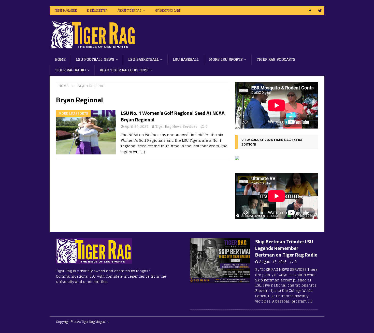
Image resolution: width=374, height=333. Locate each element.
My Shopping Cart (167, 10)
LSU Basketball (143, 59)
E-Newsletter (97, 10)
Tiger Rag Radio (70, 70)
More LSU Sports (226, 59)
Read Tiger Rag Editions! (124, 70)
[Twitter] (319, 10)
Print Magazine (66, 10)
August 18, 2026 (272, 262)
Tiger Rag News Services (176, 127)
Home (60, 59)
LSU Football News (95, 59)
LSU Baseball (186, 59)
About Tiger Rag (129, 10)
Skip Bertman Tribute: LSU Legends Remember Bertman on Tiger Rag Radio (286, 248)
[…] (143, 152)
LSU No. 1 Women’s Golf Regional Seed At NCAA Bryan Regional (173, 116)
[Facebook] (310, 10)
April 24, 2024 (136, 127)
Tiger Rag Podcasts (276, 59)
